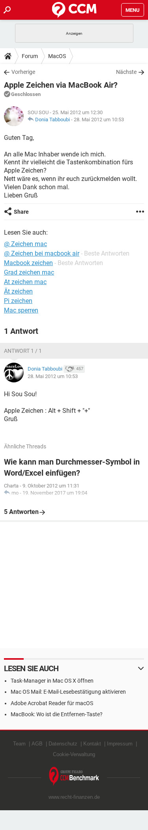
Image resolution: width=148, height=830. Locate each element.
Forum (30, 56)
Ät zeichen (18, 291)
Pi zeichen (18, 301)
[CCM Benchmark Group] (74, 776)
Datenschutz (63, 744)
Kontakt (92, 744)
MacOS (57, 56)
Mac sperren (21, 310)
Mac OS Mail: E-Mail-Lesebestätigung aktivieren (68, 692)
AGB (37, 744)
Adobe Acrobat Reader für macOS (52, 703)
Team (19, 744)
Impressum (120, 744)
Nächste (126, 72)
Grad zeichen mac (29, 272)
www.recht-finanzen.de (74, 797)
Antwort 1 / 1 (23, 351)
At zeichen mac (25, 282)
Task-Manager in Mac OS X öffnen (52, 681)
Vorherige (23, 72)
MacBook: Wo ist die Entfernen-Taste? (57, 714)
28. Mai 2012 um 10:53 (99, 119)
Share (21, 212)
